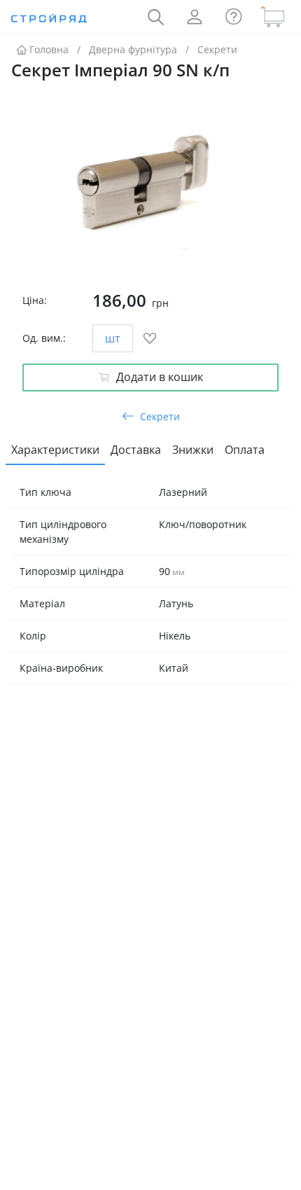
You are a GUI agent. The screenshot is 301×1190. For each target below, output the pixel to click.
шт (112, 338)
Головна (49, 49)
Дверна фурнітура (133, 49)
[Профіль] (194, 17)
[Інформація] (234, 17)
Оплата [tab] (245, 449)
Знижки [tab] (193, 449)
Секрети (217, 49)
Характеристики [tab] (55, 449)
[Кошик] (273, 17)
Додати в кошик (159, 377)
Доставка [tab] (136, 449)
